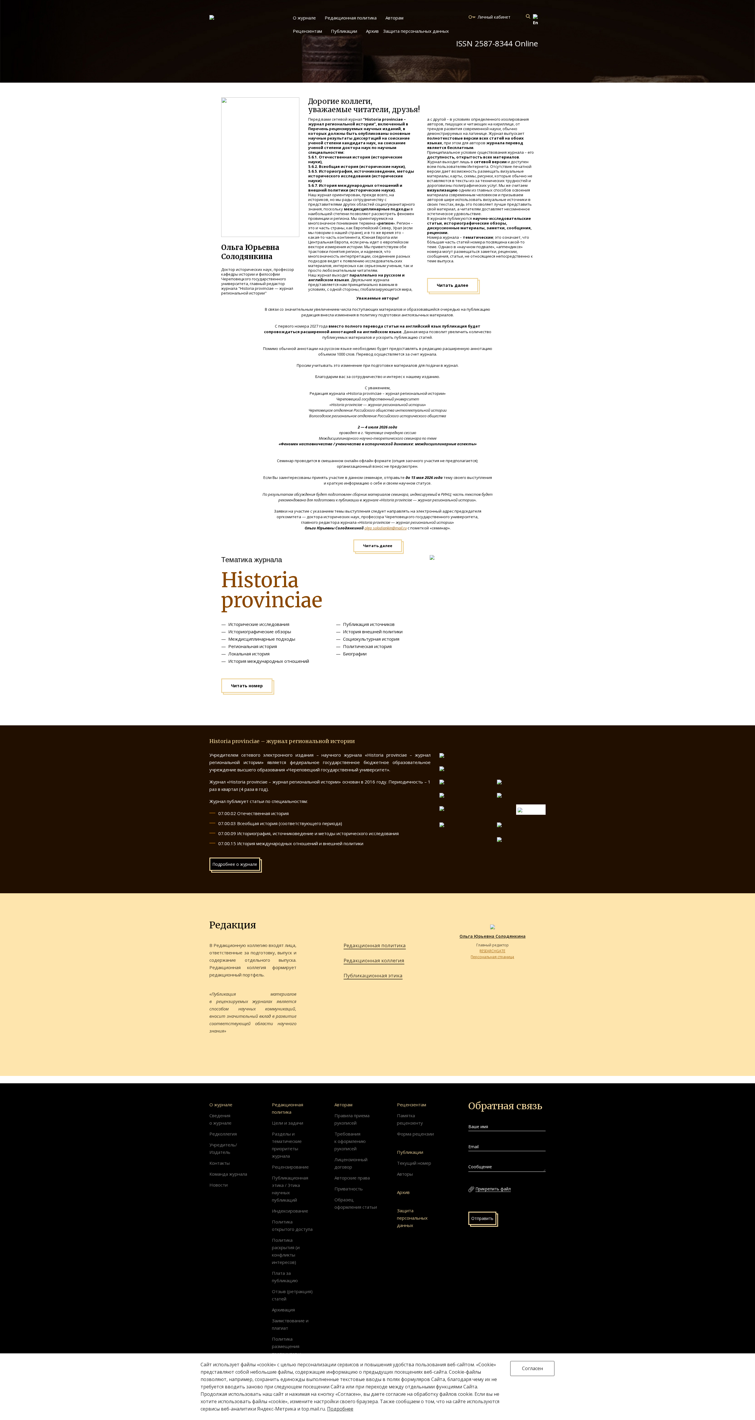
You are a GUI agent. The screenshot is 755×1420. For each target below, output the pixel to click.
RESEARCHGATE (492, 950)
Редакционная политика (375, 945)
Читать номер (247, 685)
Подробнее (340, 1409)
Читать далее (452, 285)
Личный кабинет (494, 17)
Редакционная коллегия (374, 960)
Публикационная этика (373, 975)
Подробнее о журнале (234, 864)
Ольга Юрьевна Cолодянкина (492, 936)
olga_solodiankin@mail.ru (386, 528)
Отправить (482, 1218)
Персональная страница (492, 956)
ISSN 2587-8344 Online (497, 43)
